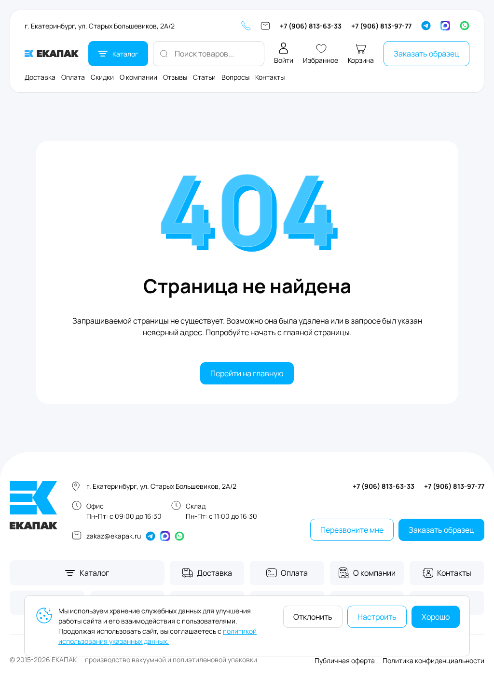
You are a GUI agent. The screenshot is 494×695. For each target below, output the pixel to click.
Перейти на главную (247, 373)
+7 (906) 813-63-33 (311, 25)
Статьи (204, 77)
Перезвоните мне (352, 530)
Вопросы (235, 77)
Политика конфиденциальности (433, 660)
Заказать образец (426, 53)
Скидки (102, 77)
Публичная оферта (345, 660)
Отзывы (175, 77)
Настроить (377, 616)
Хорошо (436, 616)
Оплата (73, 77)
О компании (138, 77)
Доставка (40, 77)
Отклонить (312, 616)
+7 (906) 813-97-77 (381, 25)
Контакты (270, 77)
